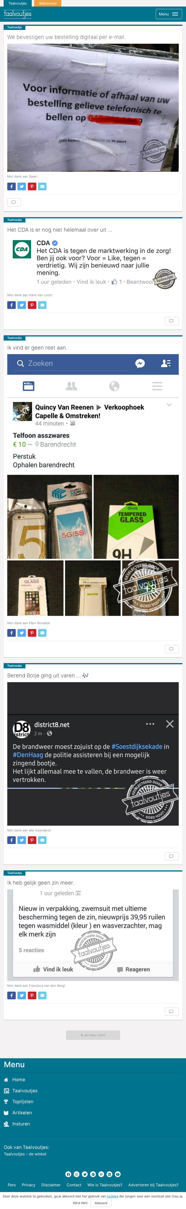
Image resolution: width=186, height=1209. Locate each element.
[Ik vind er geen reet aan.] (93, 486)
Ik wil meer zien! (93, 1035)
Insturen (21, 1124)
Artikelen (22, 1113)
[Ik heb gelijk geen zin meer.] (93, 935)
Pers (12, 1184)
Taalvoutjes (17, 3)
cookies (112, 1196)
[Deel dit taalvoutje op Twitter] (21, 186)
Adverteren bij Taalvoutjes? (153, 1184)
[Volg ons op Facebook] (68, 1174)
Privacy (28, 1184)
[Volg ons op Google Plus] (93, 1174)
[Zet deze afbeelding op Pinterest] (32, 186)
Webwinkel (47, 3)
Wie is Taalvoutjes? (104, 1184)
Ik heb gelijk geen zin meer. (40, 883)
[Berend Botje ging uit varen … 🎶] (93, 754)
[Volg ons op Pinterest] (101, 1174)
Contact (74, 1184)
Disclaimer (51, 1184)
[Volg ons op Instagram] (76, 1174)
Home (18, 1079)
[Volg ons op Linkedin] (109, 1174)
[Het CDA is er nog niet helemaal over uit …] (93, 263)
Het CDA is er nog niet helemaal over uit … (59, 230)
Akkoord (101, 1203)
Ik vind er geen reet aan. (37, 347)
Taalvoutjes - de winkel (25, 1154)
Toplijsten (22, 1101)
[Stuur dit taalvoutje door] (42, 186)
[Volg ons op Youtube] (118, 1174)
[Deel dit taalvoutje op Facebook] (11, 186)
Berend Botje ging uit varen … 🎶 (48, 675)
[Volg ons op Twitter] (85, 1174)
